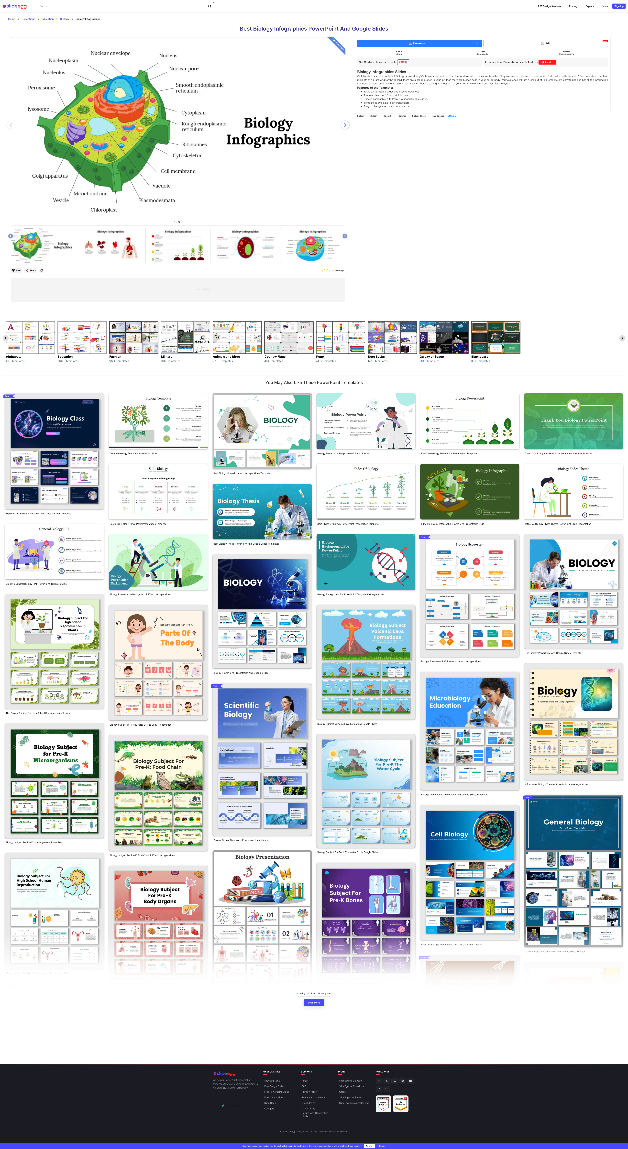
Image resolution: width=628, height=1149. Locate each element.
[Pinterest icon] (41, 270)
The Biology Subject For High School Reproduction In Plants (38, 713)
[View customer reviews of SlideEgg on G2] (400, 1104)
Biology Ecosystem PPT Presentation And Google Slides (451, 661)
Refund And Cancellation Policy (315, 1114)
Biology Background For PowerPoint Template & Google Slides (350, 594)
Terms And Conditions (313, 1097)
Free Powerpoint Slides (276, 1092)
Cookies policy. (355, 1146)
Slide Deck (270, 1103)
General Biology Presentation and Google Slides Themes (555, 951)
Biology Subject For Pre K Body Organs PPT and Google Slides (143, 983)
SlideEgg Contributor (350, 1097)
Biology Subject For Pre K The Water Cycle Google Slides (347, 852)
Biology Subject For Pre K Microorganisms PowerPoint (34, 842)
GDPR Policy (308, 1108)
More (605, 6)
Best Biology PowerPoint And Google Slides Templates (242, 473)
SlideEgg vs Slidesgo (350, 1080)
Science (402, 116)
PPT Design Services (549, 6)
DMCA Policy (309, 1103)
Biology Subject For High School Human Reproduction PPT (37, 973)
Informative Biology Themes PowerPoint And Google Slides (556, 784)
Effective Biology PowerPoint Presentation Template (449, 453)
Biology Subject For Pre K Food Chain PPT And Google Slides (142, 855)
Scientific (388, 116)
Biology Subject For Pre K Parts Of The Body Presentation (140, 724)
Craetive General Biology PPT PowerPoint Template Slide (36, 583)
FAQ (304, 1086)
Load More (314, 1002)
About (305, 1080)
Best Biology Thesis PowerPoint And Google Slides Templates (246, 543)
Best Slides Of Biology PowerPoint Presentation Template (348, 523)
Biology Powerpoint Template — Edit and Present (343, 453)
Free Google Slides (274, 1086)
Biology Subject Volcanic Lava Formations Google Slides (347, 723)
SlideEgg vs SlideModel (351, 1086)
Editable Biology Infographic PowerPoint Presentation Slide (452, 523)
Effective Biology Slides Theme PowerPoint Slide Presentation (558, 523)
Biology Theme (419, 116)
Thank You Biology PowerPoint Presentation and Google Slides (558, 453)
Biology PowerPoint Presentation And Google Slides (240, 672)
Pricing (573, 6)
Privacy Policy (309, 1092)
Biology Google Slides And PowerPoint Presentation (240, 840)
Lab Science (438, 116)
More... (452, 115)
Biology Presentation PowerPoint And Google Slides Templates (454, 794)
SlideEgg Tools (272, 1080)
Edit (576, 42)
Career (342, 1092)
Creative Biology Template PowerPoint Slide (133, 453)
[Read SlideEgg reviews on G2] (383, 1104)
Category (269, 1108)
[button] (345, 125)
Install (548, 62)
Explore (589, 6)
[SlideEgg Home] (236, 1073)
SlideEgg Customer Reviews (354, 1103)
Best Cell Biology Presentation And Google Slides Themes (452, 944)
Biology (360, 116)
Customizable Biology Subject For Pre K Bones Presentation (349, 982)
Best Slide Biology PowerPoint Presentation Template (138, 523)
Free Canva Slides (274, 1097)
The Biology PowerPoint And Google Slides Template (553, 653)
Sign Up (619, 6)
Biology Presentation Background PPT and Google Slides (140, 594)
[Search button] (210, 6)
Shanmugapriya (566, 54)
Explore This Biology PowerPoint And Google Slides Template (38, 513)
